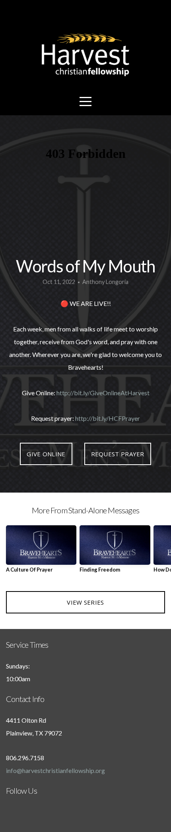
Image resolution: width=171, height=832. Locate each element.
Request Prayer (117, 454)
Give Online (46, 454)
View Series (85, 602)
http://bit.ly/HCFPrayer (107, 418)
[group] (41, 552)
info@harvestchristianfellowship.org (55, 770)
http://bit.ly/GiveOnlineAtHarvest (103, 392)
